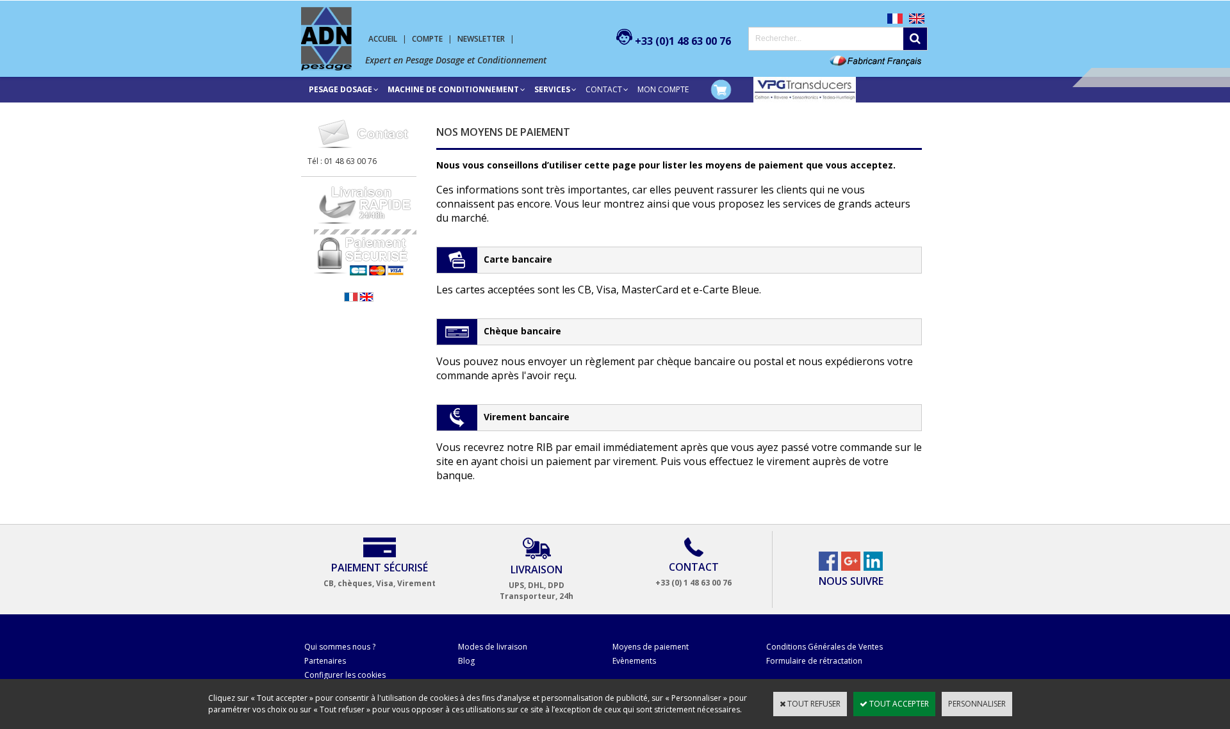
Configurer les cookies (345, 674)
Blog (466, 660)
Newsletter (481, 38)
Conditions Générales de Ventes (824, 646)
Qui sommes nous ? (339, 646)
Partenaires (325, 660)
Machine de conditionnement (453, 89)
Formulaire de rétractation (814, 660)
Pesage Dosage (340, 89)
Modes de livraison (492, 646)
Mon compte (663, 89)
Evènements (634, 660)
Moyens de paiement (650, 646)
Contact (604, 89)
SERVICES (552, 89)
